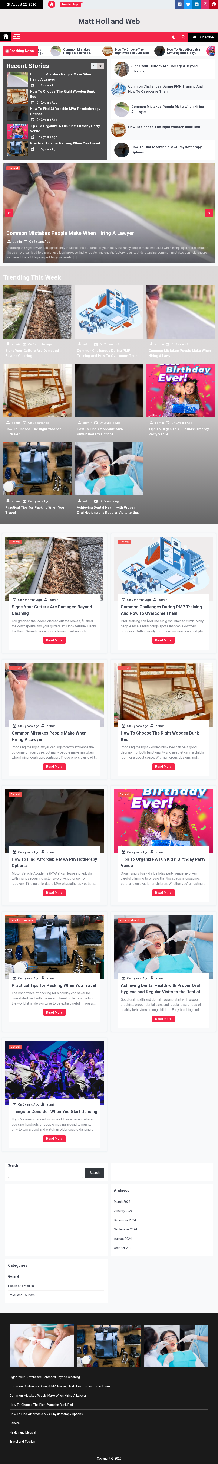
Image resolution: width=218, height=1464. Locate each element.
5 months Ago (170, 241)
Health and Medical (131, 920)
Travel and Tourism (22, 920)
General (140, 168)
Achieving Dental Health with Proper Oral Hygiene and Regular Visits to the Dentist (107, 512)
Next (209, 213)
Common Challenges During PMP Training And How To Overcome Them (161, 610)
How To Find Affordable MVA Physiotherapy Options (119, 51)
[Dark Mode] (174, 37)
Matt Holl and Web (109, 21)
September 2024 (125, 1229)
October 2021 (123, 1248)
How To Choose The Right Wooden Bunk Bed (68, 51)
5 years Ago (49, 132)
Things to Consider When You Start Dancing (54, 1111)
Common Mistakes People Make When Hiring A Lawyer (49, 736)
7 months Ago (113, 344)
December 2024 (125, 1220)
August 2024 (123, 1239)
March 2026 (122, 1202)
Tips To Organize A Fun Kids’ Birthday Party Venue (171, 51)
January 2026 (123, 1211)
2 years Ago (49, 85)
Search (13, 1165)
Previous (9, 213)
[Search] (183, 37)
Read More (54, 640)
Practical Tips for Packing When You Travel (65, 126)
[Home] (5, 36)
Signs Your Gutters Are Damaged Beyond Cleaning (52, 610)
